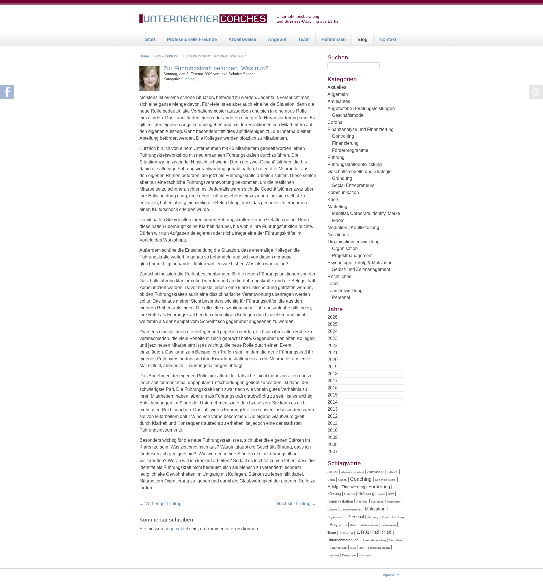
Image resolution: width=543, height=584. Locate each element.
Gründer (349, 493)
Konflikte (362, 501)
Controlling (343, 136)
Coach (342, 479)
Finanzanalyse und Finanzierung (360, 129)
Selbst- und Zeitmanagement (361, 269)
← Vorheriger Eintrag (160, 503)
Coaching (361, 479)
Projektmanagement (352, 255)
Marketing (337, 206)
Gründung (342, 178)
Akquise (332, 471)
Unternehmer (374, 531)
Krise (332, 199)
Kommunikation (343, 192)
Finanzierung (345, 143)
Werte (353, 548)
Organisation (345, 248)
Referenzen (333, 39)
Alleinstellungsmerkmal (352, 472)
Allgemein (337, 94)
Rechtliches (339, 276)
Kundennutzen (393, 502)
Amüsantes (338, 101)
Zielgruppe (349, 555)
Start (150, 39)
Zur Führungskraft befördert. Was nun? (215, 68)
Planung (372, 517)
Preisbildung (398, 517)
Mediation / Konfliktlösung (353, 227)
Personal (341, 297)
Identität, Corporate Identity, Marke (366, 213)
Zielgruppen (364, 555)
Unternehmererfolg (374, 540)
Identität (381, 494)
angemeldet (176, 528)
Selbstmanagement (369, 525)
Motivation (375, 508)
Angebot (277, 39)
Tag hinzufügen (389, 525)
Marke (338, 220)
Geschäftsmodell (349, 115)
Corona (334, 122)
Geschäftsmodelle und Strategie (359, 171)
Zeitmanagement (379, 547)
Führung (171, 56)
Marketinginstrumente (351, 509)
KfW (391, 493)
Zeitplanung (333, 555)
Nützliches (338, 234)
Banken (392, 471)
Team (304, 39)
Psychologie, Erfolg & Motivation (360, 262)
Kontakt (387, 39)
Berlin (331, 479)
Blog (362, 39)
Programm (338, 524)
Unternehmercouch (342, 540)
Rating (353, 525)
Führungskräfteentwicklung (354, 164)
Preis (385, 517)
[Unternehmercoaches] (203, 19)
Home (144, 56)
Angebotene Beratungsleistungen (361, 108)
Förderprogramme (350, 150)
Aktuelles (336, 87)
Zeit (361, 547)
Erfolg (332, 486)
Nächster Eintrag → (296, 503)
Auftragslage (375, 471)
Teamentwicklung (345, 290)
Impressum (390, 575)
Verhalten (395, 540)
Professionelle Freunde (192, 39)
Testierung (346, 533)
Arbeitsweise (242, 39)
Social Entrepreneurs (353, 185)
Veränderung (338, 547)
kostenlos (377, 501)
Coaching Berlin (385, 479)
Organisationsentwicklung (353, 241)
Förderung (379, 486)
